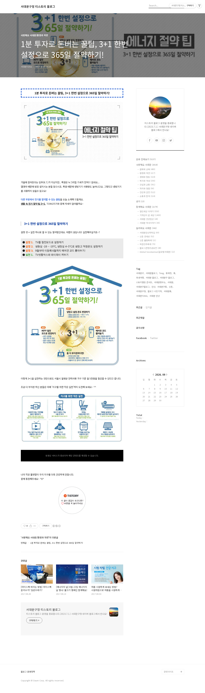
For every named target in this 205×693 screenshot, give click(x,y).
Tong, (161, 273)
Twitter (154, 338)
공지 (140, 201)
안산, (154, 286)
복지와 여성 (147, 180)
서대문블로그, (152, 273)
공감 (166, 630)
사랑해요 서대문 (147, 164)
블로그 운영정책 (28, 672)
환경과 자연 (147, 173)
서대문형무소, (160, 282)
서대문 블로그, (152, 277)
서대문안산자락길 (149, 232)
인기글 (149, 307)
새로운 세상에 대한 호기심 (173, 664)
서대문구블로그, (143, 286)
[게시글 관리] (35, 526)
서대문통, (168, 291)
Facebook (141, 338)
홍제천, (169, 273)
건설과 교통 (147, 184)
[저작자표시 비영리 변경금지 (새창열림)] (56, 526)
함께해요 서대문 (147, 206)
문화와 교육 (147, 169)
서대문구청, (141, 291)
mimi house (169, 656)
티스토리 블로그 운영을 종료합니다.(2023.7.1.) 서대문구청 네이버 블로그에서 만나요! (66, 613)
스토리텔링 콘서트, (144, 282)
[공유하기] (31, 526)
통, (174, 273)
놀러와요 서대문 (146, 228)
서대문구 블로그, (167, 277)
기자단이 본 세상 (150, 215)
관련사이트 (168, 671)
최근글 (139, 307)
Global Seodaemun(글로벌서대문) (157, 251)
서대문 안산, (154, 295)
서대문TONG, (142, 295)
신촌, (171, 286)
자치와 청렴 (147, 188)
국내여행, (140, 277)
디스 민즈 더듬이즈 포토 (173, 649)
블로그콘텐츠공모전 (150, 248)
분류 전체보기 (146, 159)
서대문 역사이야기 (150, 222)
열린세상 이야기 (149, 211)
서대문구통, (162, 286)
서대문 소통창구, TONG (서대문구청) (172, 623)
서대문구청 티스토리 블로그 (38, 6)
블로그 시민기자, (155, 291)
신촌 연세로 (147, 236)
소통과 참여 (147, 196)
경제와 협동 (147, 176)
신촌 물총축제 (148, 240)
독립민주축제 (147, 244)
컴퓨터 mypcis (170, 635)
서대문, (171, 282)
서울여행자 (169, 640)
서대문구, (140, 273)
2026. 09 (160, 374)
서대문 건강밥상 (149, 219)
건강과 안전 (147, 192)
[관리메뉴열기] (199, 5)
